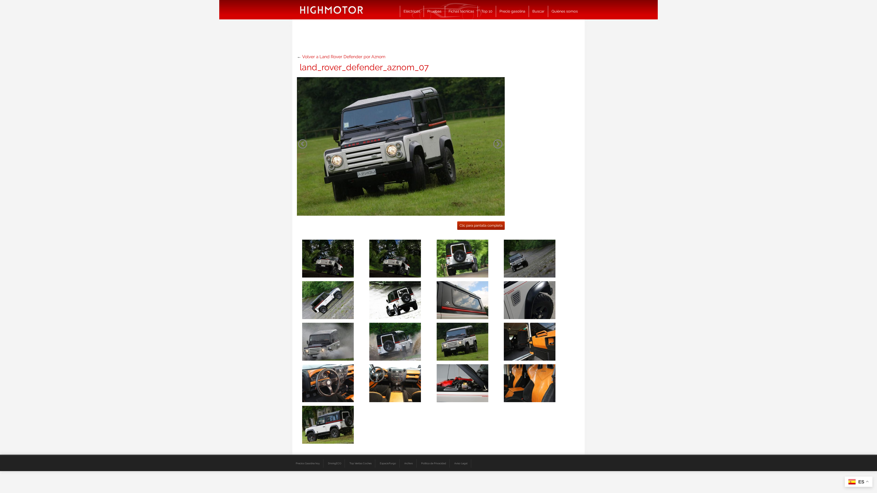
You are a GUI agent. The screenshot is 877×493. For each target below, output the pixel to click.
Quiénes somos (565, 11)
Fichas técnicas (461, 11)
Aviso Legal (461, 463)
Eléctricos (412, 11)
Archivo (408, 463)
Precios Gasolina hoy (308, 463)
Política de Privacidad (433, 463)
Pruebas (434, 11)
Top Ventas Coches (360, 463)
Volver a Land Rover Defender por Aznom (343, 56)
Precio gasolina (512, 11)
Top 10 (486, 11)
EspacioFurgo (388, 463)
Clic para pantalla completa (481, 225)
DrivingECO (334, 463)
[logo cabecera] (331, 9)
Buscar (538, 11)
